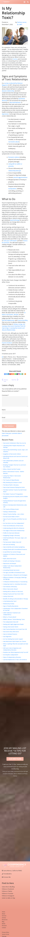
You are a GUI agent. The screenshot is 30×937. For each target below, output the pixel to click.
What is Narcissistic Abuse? (10, 589)
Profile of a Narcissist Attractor (11, 533)
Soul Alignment (7, 636)
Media (3, 923)
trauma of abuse (7, 343)
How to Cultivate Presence (10, 634)
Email (3, 417)
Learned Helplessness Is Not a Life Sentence (15, 659)
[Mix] (13, 374)
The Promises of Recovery (10, 586)
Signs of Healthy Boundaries (10, 606)
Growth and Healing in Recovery (11, 561)
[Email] (22, 374)
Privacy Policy (5, 932)
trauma (15, 59)
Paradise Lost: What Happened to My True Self (15, 652)
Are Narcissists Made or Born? (11, 516)
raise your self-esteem (10, 241)
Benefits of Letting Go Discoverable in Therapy (15, 599)
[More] (25, 374)
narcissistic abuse (13, 142)
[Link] (5, 2)
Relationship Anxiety (8, 603)
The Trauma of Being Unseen (11, 509)
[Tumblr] (17, 374)
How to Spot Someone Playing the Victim (14, 487)
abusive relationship (8, 91)
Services (4, 915)
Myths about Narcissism (9, 558)
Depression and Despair (9, 563)
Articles (4, 917)
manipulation (12, 189)
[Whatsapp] (15, 374)
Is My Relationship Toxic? (10, 601)
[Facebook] (5, 374)
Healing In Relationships (9, 511)
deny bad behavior (15, 102)
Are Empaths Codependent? (10, 654)
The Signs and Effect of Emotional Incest (14, 572)
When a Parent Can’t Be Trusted (11, 469)
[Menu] (24, 2)
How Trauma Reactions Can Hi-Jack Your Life (15, 629)
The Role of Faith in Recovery (11, 485)
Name (4, 410)
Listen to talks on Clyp (8, 898)
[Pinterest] (10, 374)
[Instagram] (19, 374)
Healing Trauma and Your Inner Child (13, 594)
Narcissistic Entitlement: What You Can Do (14, 443)
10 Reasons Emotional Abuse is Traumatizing (15, 581)
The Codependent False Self (10, 622)
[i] (6, 100)
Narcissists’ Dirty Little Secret (11, 631)
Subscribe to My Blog (8, 887)
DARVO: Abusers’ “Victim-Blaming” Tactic (14, 619)
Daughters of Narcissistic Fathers (12, 454)
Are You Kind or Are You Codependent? (13, 523)
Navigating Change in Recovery (11, 535)
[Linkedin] (8, 374)
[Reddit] (12, 374)
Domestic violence (13, 157)
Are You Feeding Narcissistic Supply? (13, 639)
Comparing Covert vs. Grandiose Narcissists (15, 584)
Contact (4, 927)
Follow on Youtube (7, 893)
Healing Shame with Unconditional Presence (15, 549)
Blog (3, 921)
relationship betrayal (14, 171)
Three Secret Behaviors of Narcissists (13, 525)
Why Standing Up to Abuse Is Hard (12, 482)
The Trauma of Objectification (11, 480)
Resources (4, 919)
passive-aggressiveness (20, 177)
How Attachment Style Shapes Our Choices (14, 641)
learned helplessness (8, 320)
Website (20, 773)
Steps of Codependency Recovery (12, 657)
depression (5, 114)
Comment (5, 395)
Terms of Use (5, 934)
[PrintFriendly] (20, 374)
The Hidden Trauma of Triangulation (13, 494)
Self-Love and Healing (9, 544)
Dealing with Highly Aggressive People (13, 624)
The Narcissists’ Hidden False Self (12, 542)
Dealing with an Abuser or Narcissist (13, 591)
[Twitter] (6, 374)
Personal (4, 925)
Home (3, 912)
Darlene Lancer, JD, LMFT (22, 23)
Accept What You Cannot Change (12, 552)
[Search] (27, 2)
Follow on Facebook (8, 889)
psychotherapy (14, 220)
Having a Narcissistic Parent (10, 627)
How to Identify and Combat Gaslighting (14, 547)
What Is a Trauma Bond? (9, 617)
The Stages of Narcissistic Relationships (13, 530)
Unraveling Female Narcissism (11, 570)
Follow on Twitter (7, 891)
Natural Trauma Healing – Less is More (13, 514)
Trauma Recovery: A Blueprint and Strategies (15, 575)
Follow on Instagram (8, 896)
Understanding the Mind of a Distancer (13, 528)
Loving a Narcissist (8, 596)
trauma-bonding (23, 320)
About (3, 914)
